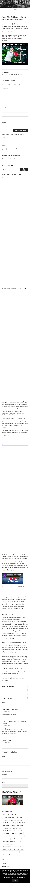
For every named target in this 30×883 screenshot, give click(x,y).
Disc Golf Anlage (18, 820)
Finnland (21, 833)
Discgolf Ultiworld (8, 686)
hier (23, 678)
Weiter (15, 880)
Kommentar (5, 88)
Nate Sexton (6, 841)
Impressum (4, 774)
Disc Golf (5, 820)
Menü (15, 9)
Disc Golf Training (17, 828)
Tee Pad (17, 852)
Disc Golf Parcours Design (9, 825)
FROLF (12, 836)
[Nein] (28, 876)
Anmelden (4, 863)
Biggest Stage (7, 698)
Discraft (22, 830)
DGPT (21, 817)
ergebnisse (14, 833)
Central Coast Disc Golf (8, 817)
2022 (12, 814)
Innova (22, 836)
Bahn (16, 814)
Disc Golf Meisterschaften (9, 822)
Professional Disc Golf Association (14, 695)
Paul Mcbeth (6, 844)
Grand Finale (6, 740)
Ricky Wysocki (11, 849)
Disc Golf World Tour (7, 830)
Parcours (20, 841)
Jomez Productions (22, 838)
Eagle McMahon (6, 833)
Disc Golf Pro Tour (7, 828)
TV (21, 852)
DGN (16, 817)
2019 (5, 74)
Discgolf (11, 820)
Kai (16, 14)
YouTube (5, 854)
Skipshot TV (10, 74)
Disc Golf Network (21, 822)
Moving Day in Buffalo (9, 752)
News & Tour (7, 72)
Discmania (16, 830)
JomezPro (13, 838)
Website (4, 122)
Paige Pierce (13, 841)
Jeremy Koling (6, 838)
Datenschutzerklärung (7, 771)
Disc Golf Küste (16, 3)
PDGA (11, 844)
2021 (8, 814)
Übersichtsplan (12, 854)
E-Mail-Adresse (6, 115)
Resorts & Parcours (17, 596)
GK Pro (17, 836)
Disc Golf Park (20, 825)
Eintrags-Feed (5, 866)
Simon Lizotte (20, 849)
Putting (22, 846)
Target (11, 852)
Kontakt (4, 777)
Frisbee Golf (5, 836)
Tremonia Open (18, 74)
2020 (4, 814)
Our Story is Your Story (10, 710)
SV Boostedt (6, 852)
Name (4, 107)
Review (4, 849)
